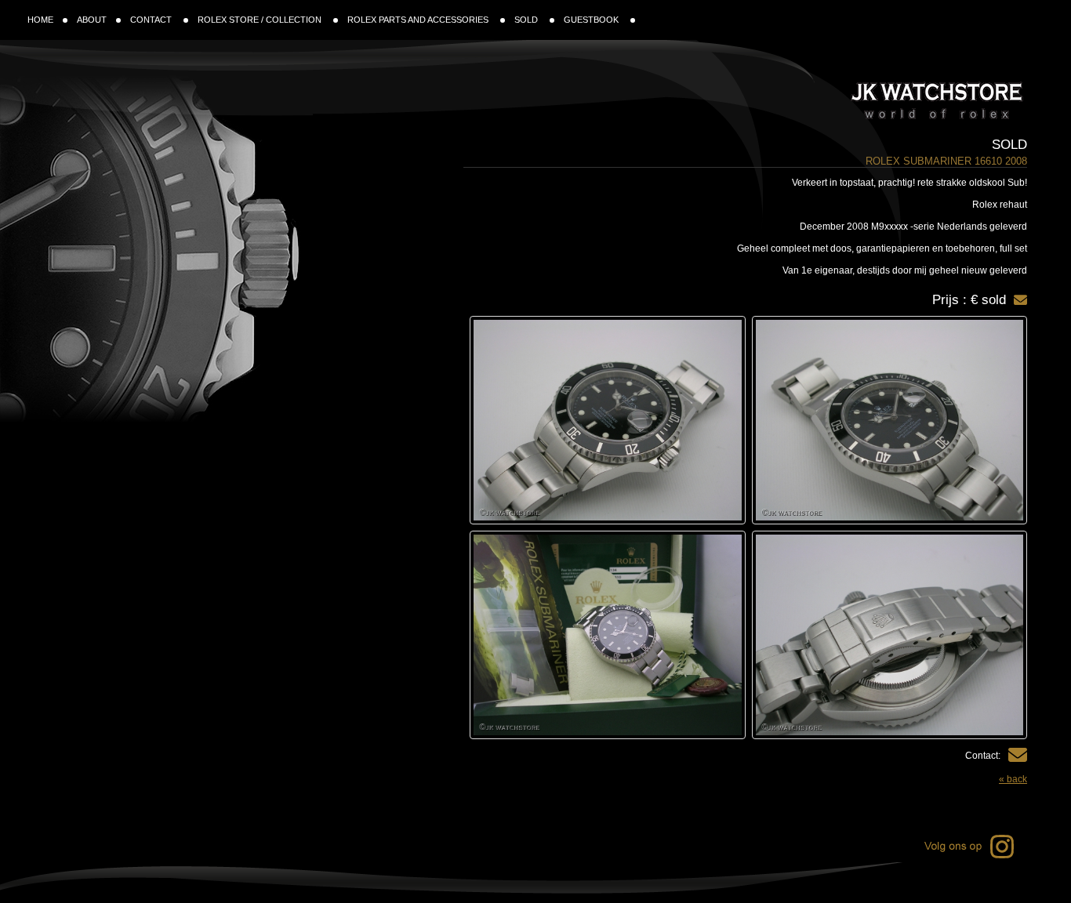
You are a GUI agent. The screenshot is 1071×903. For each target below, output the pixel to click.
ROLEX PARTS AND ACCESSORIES (419, 19)
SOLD (527, 19)
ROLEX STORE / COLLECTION (261, 19)
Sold (1009, 144)
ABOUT (92, 19)
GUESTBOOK (592, 19)
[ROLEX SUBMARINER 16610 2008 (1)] (890, 420)
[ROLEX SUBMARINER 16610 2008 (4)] (608, 635)
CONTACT (152, 19)
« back (1013, 779)
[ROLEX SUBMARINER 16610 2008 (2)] (608, 420)
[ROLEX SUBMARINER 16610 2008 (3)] (890, 635)
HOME (40, 19)
